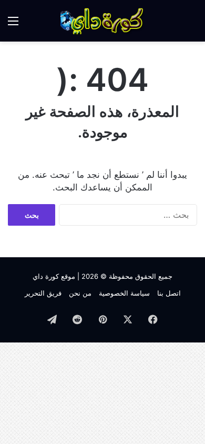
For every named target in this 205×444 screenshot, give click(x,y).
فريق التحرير (43, 293)
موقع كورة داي (54, 276)
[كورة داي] (102, 20)
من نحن (80, 293)
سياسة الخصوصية (124, 293)
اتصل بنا (169, 293)
